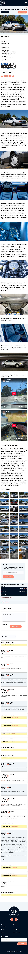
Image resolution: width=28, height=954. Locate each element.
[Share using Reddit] (10, 75)
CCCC (25, 588)
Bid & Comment (22, 12)
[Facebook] (11, 919)
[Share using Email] (13, 75)
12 (26, 594)
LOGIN (26, 7)
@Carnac (13, 741)
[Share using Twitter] (2, 75)
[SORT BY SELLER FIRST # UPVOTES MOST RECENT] (8, 636)
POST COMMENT (15, 626)
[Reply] (6, 653)
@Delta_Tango (14, 826)
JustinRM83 (3, 882)
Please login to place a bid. (7, 597)
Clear (5, 626)
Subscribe (22, 943)
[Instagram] (16, 919)
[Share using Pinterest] (7, 75)
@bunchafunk (15, 717)
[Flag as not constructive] (4, 653)
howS (6, 48)
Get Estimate (8, 576)
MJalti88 (3, 812)
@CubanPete (15, 725)
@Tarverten (14, 867)
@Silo (12, 750)
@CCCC (13, 644)
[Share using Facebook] (5, 75)
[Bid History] (2, 594)
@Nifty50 (13, 758)
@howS (3, 656)
